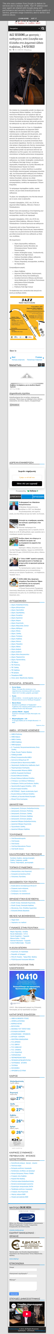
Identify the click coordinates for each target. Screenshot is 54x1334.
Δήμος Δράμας (16, 649)
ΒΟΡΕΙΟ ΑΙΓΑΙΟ (16, 1024)
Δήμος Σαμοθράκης (18, 613)
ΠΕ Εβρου (14, 662)
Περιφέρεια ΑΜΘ (16, 675)
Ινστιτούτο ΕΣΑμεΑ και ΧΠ (20, 760)
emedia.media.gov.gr (16, 1230)
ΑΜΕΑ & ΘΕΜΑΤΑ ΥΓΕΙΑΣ (20, 1018)
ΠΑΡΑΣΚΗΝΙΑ (16, 1055)
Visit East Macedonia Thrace (21, 846)
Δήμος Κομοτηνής (17, 623)
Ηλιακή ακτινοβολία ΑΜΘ (19, 1197)
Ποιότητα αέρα (16, 1166)
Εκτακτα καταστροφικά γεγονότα (22, 1184)
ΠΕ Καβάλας (15, 670)
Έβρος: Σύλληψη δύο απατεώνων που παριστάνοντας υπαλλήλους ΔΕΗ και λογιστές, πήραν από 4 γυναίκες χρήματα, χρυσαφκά (26, 691)
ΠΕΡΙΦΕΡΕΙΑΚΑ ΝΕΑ (18, 1057)
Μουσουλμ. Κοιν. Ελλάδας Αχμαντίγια (24, 908)
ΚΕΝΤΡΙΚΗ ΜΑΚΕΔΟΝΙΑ (19, 1039)
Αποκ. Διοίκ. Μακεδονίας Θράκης (22, 678)
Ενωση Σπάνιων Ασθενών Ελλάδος (23, 778)
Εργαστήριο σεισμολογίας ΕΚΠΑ (22, 1186)
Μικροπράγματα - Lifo (19, 719)
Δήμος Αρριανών (17, 618)
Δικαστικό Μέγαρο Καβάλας (20, 829)
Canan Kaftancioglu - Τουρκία (20, 943)
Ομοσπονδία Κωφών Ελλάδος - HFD (23, 786)
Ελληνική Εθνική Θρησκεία (20, 911)
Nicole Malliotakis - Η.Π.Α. (19, 934)
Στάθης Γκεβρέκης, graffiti (18, 860)
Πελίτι (14, 696)
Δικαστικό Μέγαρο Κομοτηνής (21, 824)
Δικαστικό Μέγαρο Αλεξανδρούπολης (23, 821)
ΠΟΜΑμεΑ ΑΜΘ (16, 755)
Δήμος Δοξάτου (16, 652)
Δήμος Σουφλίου (17, 615)
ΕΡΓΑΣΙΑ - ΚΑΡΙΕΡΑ (18, 1037)
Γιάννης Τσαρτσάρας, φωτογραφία (21, 862)
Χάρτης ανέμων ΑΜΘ (18, 1194)
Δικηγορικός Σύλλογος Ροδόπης (22, 811)
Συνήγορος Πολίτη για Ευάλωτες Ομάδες (25, 783)
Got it (34, 18)
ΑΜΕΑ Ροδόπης (16, 734)
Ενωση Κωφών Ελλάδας (19, 789)
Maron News (16, 703)
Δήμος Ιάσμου (16, 620)
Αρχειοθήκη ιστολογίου (38, 497)
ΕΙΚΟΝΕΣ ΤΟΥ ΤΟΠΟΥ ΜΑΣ (20, 1029)
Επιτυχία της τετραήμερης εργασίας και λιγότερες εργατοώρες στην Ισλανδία (31, 523)
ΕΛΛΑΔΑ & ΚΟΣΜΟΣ (18, 1031)
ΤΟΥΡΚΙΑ (14, 1065)
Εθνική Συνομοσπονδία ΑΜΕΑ (21, 757)
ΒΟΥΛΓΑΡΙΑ (15, 1026)
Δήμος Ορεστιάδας (17, 610)
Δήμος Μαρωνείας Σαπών (20, 626)
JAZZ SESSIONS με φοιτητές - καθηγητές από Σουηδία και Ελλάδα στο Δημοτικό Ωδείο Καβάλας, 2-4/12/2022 (26, 40)
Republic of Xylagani (18, 954)
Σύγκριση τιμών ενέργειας (19, 888)
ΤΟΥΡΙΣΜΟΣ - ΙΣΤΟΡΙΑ (19, 1063)
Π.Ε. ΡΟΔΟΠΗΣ (16, 1052)
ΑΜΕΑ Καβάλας (16, 742)
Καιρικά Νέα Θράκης (18, 1179)
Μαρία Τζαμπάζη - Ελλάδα (19, 932)
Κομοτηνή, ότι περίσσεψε (19, 952)
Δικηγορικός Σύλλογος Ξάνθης (21, 813)
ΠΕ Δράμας (15, 673)
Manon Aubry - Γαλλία (17, 938)
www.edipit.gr (14, 1259)
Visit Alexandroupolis (18, 838)
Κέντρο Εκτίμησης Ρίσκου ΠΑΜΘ (22, 1173)
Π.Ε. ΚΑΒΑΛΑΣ (19, 49)
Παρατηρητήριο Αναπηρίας (20, 768)
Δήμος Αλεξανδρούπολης (19, 605)
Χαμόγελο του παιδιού (18, 922)
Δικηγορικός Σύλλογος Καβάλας (22, 816)
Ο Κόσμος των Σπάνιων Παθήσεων (23, 781)
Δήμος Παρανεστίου (18, 657)
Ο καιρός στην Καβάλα (18, 1176)
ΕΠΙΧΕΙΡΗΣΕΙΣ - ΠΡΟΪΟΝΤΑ (20, 1034)
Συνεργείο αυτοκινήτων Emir (20, 874)
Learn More (23, 18)
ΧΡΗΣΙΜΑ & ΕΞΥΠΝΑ (18, 1071)
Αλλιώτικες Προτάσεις (18, 876)
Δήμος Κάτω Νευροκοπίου (20, 654)
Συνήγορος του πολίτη (18, 891)
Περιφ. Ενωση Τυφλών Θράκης (21, 752)
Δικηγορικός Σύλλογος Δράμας (21, 819)
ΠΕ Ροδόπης (15, 665)
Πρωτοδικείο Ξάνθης (18, 827)
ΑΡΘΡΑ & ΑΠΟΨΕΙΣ (18, 1021)
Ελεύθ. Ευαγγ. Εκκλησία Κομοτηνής (23, 903)
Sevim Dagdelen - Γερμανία (19, 936)
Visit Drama (15, 844)
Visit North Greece (17, 849)
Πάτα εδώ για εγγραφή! (27, 483)
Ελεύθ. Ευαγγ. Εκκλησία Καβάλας (22, 905)
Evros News (16, 687)
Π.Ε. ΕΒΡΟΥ (15, 1044)
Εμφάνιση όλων (40, 725)
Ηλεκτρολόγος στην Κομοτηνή (21, 871)
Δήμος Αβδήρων (16, 628)
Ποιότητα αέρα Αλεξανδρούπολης (22, 1181)
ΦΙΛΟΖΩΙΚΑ (15, 1068)
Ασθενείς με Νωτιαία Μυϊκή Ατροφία (23, 796)
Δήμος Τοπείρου (16, 636)
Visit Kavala (15, 841)
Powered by (21, 491)
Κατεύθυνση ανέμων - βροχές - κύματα (24, 1163)
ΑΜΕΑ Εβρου (15, 737)
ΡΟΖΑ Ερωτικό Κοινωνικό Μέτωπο (22, 959)
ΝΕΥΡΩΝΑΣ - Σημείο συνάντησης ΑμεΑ (24, 791)
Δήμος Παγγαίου (17, 644)
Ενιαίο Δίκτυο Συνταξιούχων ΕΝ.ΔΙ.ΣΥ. (24, 886)
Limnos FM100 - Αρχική (20, 712)
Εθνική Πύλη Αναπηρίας (19, 799)
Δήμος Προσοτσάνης (18, 660)
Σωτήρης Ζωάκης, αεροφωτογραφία (22, 858)
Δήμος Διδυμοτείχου (18, 607)
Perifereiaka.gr (14, 1329)
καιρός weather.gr (17, 1148)
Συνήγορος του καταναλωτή (20, 894)
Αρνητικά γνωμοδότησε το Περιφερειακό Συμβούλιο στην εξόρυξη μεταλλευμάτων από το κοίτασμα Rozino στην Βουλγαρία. (26, 706)
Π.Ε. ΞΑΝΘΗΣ (16, 1050)
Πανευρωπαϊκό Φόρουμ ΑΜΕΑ (21, 770)
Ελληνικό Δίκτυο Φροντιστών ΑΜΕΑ (23, 762)
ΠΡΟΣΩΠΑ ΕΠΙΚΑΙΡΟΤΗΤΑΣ (21, 1060)
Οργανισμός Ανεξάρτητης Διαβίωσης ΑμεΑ (25, 765)
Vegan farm (15, 920)
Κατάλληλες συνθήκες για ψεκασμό (23, 1171)
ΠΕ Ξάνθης (15, 667)
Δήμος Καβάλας (16, 639)
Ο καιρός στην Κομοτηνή (19, 1192)
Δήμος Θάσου (16, 646)
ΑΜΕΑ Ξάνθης (16, 739)
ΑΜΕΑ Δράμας (16, 745)
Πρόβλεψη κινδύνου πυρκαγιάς (22, 1189)
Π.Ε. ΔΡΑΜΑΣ (15, 1042)
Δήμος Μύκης (16, 631)
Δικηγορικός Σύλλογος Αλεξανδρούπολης (25, 808)
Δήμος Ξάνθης (16, 633)
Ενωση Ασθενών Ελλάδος (20, 776)
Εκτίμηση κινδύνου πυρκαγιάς (21, 1168)
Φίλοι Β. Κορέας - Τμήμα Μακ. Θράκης (24, 957)
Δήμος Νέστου (16, 641)
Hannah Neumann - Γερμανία (20, 941)
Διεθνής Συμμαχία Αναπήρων (21, 773)
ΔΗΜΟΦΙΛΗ (15, 496)
